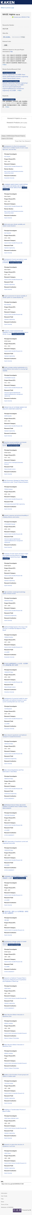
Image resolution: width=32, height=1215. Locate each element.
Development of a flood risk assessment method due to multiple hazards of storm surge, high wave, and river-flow (15, 147)
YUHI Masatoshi (8, 708)
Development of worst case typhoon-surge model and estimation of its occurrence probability (15, 261)
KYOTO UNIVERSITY (9, 798)
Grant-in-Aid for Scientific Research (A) (13, 351)
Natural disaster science (13, 78)
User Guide (4, 1196)
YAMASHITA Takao (8, 672)
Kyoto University (8, 217)
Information (4, 1193)
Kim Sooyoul (7, 156)
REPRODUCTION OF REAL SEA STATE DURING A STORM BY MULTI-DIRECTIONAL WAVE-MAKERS (15, 806)
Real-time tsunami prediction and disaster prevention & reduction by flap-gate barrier (15, 444)
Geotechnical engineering (9, 85)
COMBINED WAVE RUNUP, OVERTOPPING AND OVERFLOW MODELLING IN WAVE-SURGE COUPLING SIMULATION (15, 186)
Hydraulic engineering (8, 74)
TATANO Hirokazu (8, 489)
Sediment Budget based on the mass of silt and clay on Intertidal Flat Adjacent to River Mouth (15, 628)
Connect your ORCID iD (20, 17)
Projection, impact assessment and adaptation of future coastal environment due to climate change (15, 332)
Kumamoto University (9, 178)
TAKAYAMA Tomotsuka (9, 815)
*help (28, 17)
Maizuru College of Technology (11, 1038)
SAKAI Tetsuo (7, 988)
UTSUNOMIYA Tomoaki (9, 377)
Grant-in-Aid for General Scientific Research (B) (15, 998)
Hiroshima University (9, 692)
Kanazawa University (9, 728)
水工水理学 (18, 74)
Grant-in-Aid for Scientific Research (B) (13, 206)
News (2, 1201)
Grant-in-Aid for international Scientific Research (15, 1033)
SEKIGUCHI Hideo (8, 600)
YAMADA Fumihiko (8, 637)
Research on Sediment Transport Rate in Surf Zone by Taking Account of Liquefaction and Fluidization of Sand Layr (14, 979)
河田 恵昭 (6, 920)
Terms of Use (4, 1204)
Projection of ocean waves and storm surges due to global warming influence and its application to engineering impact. (15, 555)
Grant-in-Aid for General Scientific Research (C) (15, 1163)
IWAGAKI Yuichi (15, 1118)
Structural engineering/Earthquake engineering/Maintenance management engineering (13, 88)
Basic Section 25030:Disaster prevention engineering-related (15, 76)
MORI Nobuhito (8, 416)
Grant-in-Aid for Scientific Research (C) (13, 166)
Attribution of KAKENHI (7, 1207)
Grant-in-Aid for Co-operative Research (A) (14, 930)
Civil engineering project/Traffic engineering (14, 504)
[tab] (17, 118)
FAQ (2, 1198)
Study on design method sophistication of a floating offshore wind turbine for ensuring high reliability (15, 369)
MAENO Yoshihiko (8, 1023)
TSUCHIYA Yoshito (8, 1083)
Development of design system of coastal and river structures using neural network (14, 943)
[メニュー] (30, 2)
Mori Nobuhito (7, 233)
